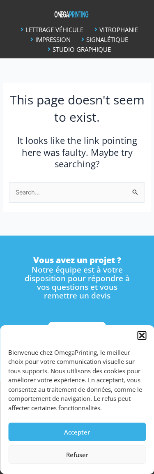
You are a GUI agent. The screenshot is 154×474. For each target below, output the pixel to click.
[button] (142, 335)
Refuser (77, 455)
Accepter (77, 432)
